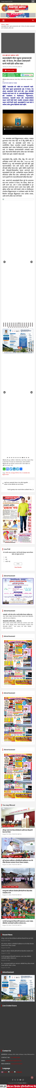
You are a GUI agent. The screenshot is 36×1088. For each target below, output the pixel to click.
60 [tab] (24, 326)
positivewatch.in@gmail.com (13, 1060)
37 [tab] (11, 325)
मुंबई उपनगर (8, 55)
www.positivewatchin (16, 1064)
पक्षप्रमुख (13, 473)
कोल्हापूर (8, 826)
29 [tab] (26, 324)
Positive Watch (22, 1083)
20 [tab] (9, 324)
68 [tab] (14, 327)
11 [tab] (26, 457)
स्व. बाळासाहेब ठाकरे (26, 473)
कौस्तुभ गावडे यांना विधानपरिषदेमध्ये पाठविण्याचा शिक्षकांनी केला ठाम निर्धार (17, 938)
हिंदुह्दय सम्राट (6, 474)
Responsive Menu (33, 1)
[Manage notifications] (32, 1077)
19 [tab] (7, 324)
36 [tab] (9, 325)
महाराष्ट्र (16, 856)
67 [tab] (12, 327)
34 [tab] (5, 325)
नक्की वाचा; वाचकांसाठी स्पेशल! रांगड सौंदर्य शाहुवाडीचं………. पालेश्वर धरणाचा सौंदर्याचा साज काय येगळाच (17, 483)
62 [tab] (28, 326)
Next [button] (31, 262)
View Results (18, 567)
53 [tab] (11, 326)
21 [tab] (11, 324)
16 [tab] (32, 323)
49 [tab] (3, 326)
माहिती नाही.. (8, 561)
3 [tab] (7, 323)
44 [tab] (24, 325)
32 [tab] (32, 324)
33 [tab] (3, 325)
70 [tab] (18, 327)
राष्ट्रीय (17, 55)
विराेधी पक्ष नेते (18, 473)
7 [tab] (15, 323)
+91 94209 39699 (15, 1057)
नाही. (6, 559)
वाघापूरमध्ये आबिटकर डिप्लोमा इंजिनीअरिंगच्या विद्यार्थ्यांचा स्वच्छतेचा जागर (17, 951)
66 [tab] (10, 327)
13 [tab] (26, 323)
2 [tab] (5, 323)
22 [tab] (13, 324)
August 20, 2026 (7, 925)
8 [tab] (20, 457)
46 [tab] (28, 325)
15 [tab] (30, 323)
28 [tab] (24, 324)
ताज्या (4, 55)
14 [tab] (28, 323)
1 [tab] (3, 323)
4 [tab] (9, 323)
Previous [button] (4, 262)
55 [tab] (15, 326)
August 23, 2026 (7, 864)
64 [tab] (32, 326)
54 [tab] (13, 326)
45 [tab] (26, 325)
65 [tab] (8, 327)
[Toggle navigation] (3, 20)
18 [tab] (5, 324)
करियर (4, 826)
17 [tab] (3, 324)
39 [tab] (15, 325)
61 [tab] (26, 326)
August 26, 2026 (7, 834)
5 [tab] (11, 323)
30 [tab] (28, 324)
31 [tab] (30, 324)
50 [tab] (5, 326)
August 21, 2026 (7, 895)
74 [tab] (25, 327)
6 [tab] (13, 323)
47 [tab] (30, 325)
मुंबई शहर (13, 55)
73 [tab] (23, 327)
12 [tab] (24, 323)
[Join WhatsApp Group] (18, 75)
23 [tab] (15, 324)
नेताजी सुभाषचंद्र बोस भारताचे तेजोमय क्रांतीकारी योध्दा (19, 489)
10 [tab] (24, 457)
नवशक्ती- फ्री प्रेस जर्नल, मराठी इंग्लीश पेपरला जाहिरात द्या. (18, 624)
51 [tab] (7, 326)
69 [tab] (16, 327)
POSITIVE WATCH (17, 66)
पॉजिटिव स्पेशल (14, 917)
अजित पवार (8, 473)
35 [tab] (7, 325)
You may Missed (8, 805)
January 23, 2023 (7, 66)
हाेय (6, 557)
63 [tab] (30, 326)
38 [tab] (13, 325)
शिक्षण (21, 856)
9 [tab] (22, 457)
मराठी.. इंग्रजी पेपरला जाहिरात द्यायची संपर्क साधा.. (15, 614)
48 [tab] (32, 325)
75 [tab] (27, 327)
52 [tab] (9, 326)
